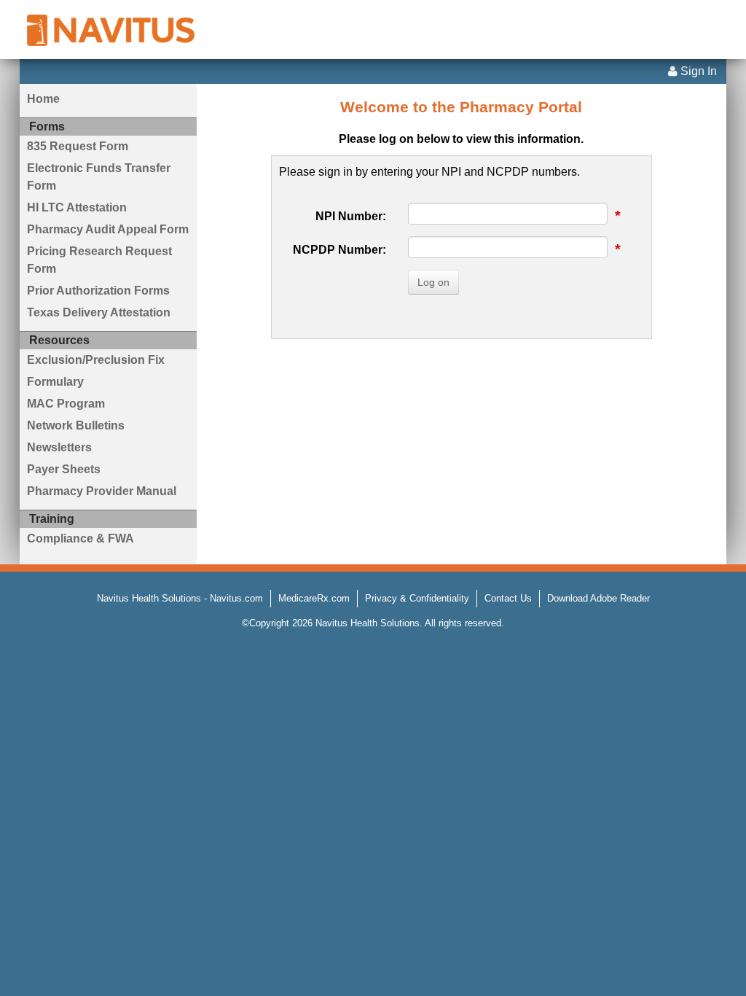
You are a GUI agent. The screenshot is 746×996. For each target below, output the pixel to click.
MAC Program (66, 403)
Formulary (55, 382)
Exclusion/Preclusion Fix (96, 360)
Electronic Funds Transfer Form (98, 177)
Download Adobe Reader (598, 598)
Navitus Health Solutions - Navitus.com (180, 598)
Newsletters (59, 447)
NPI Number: (350, 216)
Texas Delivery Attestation (98, 312)
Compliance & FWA (80, 538)
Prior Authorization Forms (98, 290)
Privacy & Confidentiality (417, 598)
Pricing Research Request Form (99, 260)
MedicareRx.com (314, 598)
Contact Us (508, 598)
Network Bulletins (76, 425)
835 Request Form (77, 146)
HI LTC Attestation (77, 207)
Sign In (697, 71)
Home (43, 99)
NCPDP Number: (339, 250)
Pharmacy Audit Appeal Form (108, 229)
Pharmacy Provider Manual (101, 491)
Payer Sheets (64, 469)
